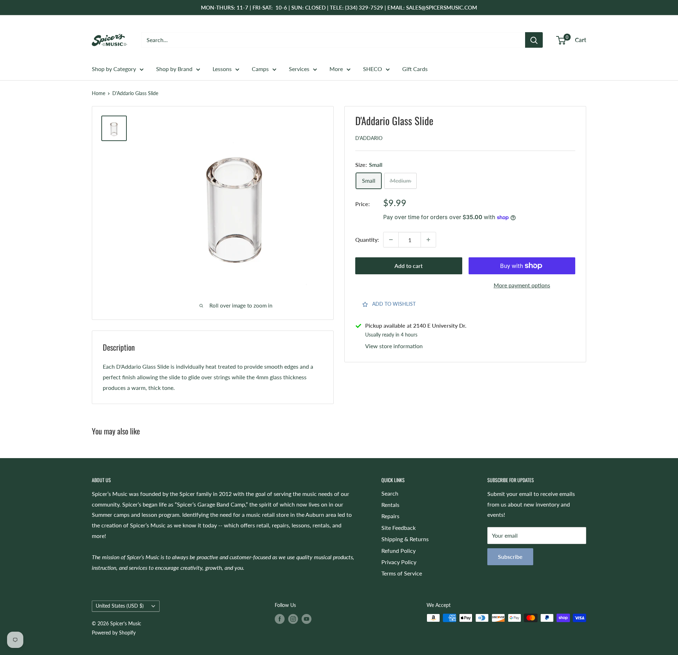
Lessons (222, 68)
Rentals (390, 504)
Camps (260, 68)
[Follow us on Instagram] (293, 619)
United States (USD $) (120, 606)
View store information (394, 346)
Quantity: (367, 239)
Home (98, 93)
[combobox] (333, 40)
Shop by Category (114, 68)
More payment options (522, 285)
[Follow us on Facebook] (280, 619)
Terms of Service (401, 573)
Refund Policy (398, 550)
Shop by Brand (174, 68)
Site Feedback (398, 527)
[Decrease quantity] (390, 239)
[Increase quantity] (428, 239)
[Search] (534, 40)
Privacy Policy (398, 561)
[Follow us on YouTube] (306, 619)
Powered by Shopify (114, 633)
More (336, 68)
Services (299, 68)
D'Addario (368, 138)
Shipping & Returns (405, 539)
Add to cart (408, 265)
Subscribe (510, 556)
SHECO (372, 68)
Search (389, 493)
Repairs (390, 516)
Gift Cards (415, 68)
